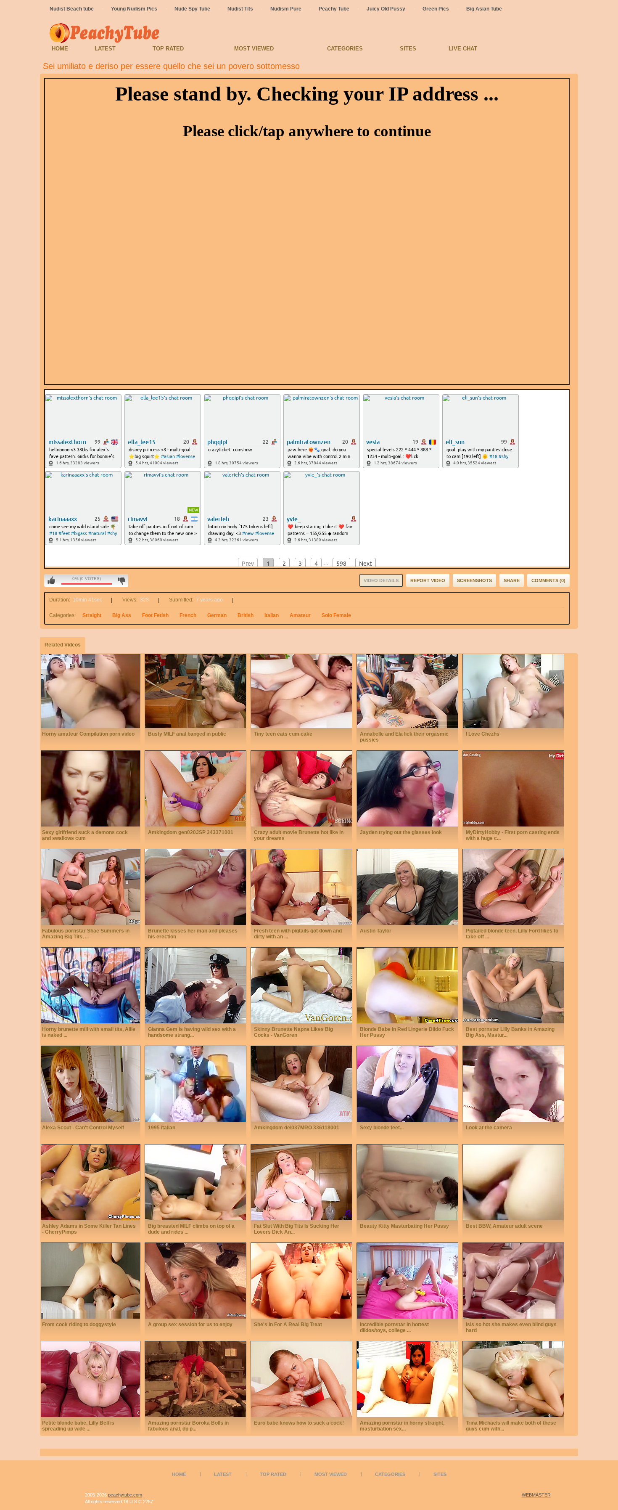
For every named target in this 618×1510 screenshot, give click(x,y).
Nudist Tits (240, 9)
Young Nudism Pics (134, 9)
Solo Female (336, 615)
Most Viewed (254, 48)
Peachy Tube (334, 9)
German (217, 615)
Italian (271, 615)
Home (60, 48)
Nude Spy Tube (192, 9)
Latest (105, 48)
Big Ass (121, 615)
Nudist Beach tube (72, 9)
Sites (408, 48)
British (246, 615)
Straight (91, 615)
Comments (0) (548, 580)
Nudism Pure (285, 9)
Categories (345, 48)
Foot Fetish (155, 615)
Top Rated (168, 48)
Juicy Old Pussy (386, 9)
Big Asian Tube (484, 9)
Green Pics (436, 9)
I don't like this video (121, 580)
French (188, 615)
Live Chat (463, 48)
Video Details (381, 580)
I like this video (51, 580)
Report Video (427, 580)
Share (512, 580)
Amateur (300, 615)
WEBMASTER (536, 1494)
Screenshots (474, 580)
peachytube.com (125, 1494)
